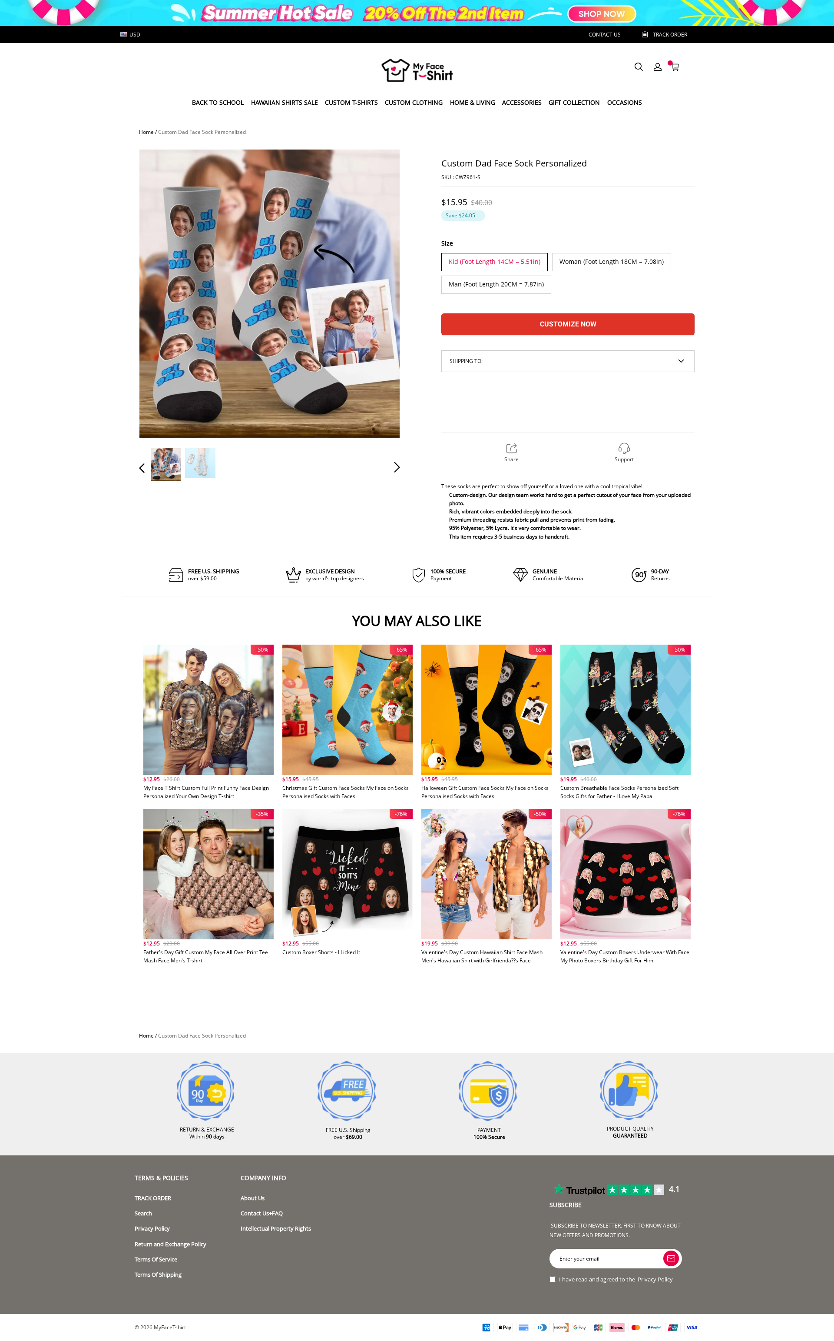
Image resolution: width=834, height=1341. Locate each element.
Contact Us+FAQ (262, 1213)
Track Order (670, 34)
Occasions (624, 102)
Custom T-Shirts (351, 102)
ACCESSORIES (522, 102)
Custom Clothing (414, 102)
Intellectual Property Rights (276, 1228)
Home (146, 132)
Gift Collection (574, 102)
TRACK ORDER (153, 1198)
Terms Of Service (156, 1259)
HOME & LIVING (472, 102)
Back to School (218, 102)
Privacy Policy (152, 1228)
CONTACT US (605, 34)
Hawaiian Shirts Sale (284, 102)
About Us (253, 1198)
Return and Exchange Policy (170, 1244)
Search (143, 1213)
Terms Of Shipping (158, 1274)
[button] (159, 292)
